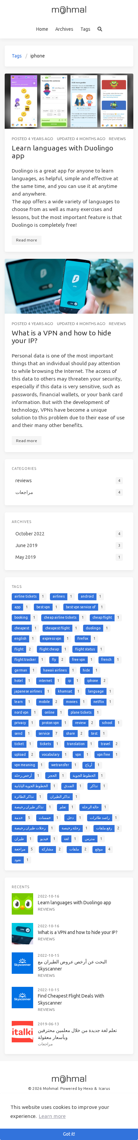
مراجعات (45, 1044)
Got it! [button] (69, 1134)
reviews (117, 138)
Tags (85, 29)
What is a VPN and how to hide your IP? (61, 337)
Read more (26, 240)
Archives (64, 29)
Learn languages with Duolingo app (62, 152)
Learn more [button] (52, 1116)
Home (42, 29)
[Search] (100, 29)
